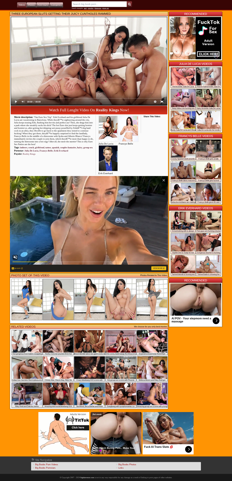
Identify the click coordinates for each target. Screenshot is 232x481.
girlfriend (39, 147)
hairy (79, 147)
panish (55, 147)
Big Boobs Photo (127, 464)
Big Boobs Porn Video (46, 464)
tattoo (48, 147)
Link (121, 468)
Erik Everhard (61, 150)
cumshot (90, 8)
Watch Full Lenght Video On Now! (89, 110)
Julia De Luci (31, 150)
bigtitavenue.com (87, 477)
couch (31, 147)
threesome (97, 8)
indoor (23, 147)
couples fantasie (68, 147)
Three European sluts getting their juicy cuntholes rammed (61, 13)
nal (85, 8)
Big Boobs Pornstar (45, 468)
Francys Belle (46, 150)
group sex (105, 8)
